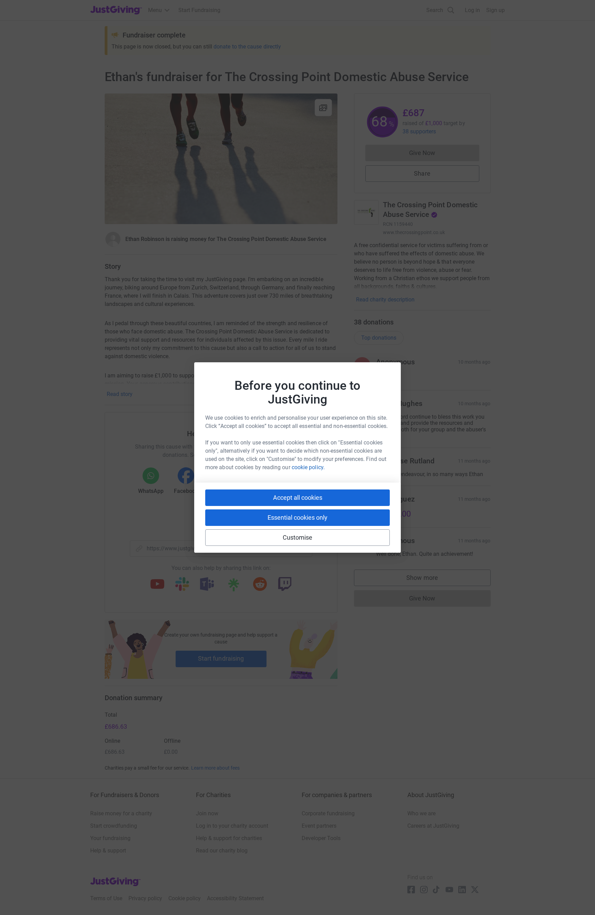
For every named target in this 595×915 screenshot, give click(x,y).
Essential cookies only (297, 517)
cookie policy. (308, 467)
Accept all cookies (297, 497)
